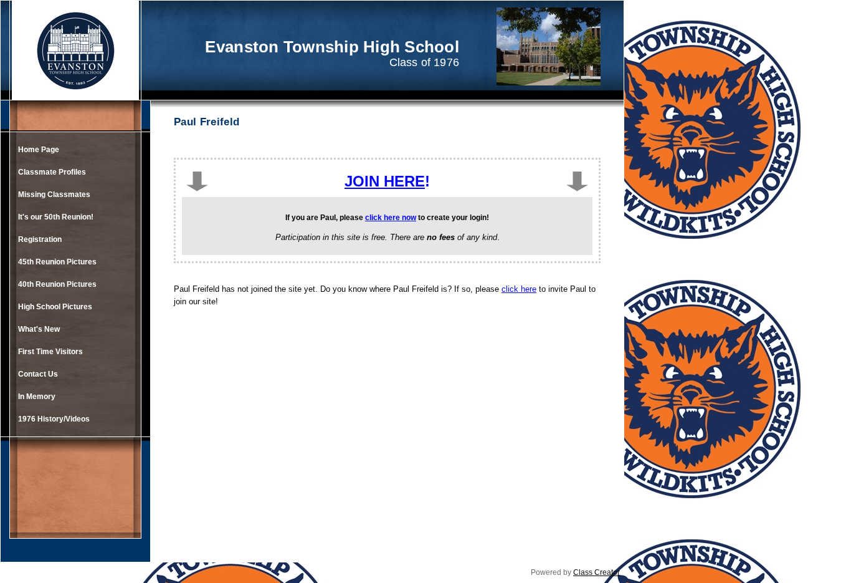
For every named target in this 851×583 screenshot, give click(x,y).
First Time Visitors (50, 351)
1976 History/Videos (54, 419)
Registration (40, 239)
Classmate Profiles (52, 172)
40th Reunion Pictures (57, 284)
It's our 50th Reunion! (55, 217)
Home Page (38, 149)
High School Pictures (55, 306)
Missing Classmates (54, 194)
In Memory (36, 396)
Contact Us (38, 374)
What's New (39, 329)
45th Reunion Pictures (57, 262)
